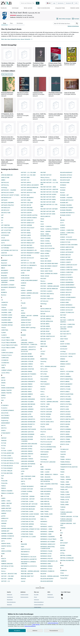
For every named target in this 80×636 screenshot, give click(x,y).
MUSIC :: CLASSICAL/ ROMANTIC (50, 229)
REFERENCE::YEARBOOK (47, 571)
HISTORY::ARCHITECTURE (28, 192)
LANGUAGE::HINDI (26, 396)
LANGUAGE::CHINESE (27, 364)
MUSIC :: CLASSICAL (46, 226)
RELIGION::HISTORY (66, 177)
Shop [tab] (4, 23)
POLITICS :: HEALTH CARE (48, 439)
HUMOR (23, 285)
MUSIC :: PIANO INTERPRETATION (46, 235)
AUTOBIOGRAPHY (6, 245)
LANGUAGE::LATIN (26, 414)
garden (3, 516)
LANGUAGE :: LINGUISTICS (28, 347)
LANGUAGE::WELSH (26, 466)
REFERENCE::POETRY (47, 558)
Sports (62, 369)
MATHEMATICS (25, 551)
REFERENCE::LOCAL (46, 553)
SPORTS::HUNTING (65, 416)
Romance (63, 187)
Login (54, 3)
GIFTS (3, 541)
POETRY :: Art (44, 396)
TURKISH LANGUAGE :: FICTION (69, 516)
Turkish (62, 509)
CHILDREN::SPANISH (6, 322)
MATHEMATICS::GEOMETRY (29, 559)
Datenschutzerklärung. (30, 626)
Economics (4, 408)
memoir (23, 581)
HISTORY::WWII (25, 270)
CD (2, 300)
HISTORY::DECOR (26, 205)
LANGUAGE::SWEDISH (27, 453)
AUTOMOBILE (5, 248)
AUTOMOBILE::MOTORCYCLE (9, 250)
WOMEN (62, 545)
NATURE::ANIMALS (46, 318)
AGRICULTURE (5, 177)
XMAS (62, 565)
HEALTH (3, 558)
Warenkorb (9, 604)
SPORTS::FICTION (65, 396)
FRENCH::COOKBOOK (7, 493)
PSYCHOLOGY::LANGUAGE (48, 462)
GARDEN (3, 513)
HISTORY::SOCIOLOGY (27, 258)
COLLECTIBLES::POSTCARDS (9, 345)
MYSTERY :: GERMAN (46, 283)
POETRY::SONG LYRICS (47, 421)
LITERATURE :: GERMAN (27, 496)
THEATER (63, 452)
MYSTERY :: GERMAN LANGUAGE (50, 286)
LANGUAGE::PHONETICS (28, 424)
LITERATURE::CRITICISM (28, 516)
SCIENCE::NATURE (65, 295)
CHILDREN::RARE (6, 320)
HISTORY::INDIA (25, 230)
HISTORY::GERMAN (26, 225)
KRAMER (23, 335)
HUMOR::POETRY (26, 298)
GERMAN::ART (5, 531)
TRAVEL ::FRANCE (65, 484)
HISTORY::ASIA (25, 195)
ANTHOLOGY (5, 182)
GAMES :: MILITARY (6, 503)
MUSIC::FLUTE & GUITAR (47, 248)
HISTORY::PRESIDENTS (27, 248)
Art (2, 220)
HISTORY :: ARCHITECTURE (9, 573)
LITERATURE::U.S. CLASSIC (28, 536)
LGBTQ (23, 484)
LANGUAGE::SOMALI (26, 448)
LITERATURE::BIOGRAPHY (28, 506)
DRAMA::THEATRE (6, 393)
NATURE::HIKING (45, 326)
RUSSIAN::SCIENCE (65, 215)
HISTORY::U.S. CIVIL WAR (28, 263)
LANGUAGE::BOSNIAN (27, 356)
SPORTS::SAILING (65, 432)
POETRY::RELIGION (46, 419)
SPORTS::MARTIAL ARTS (67, 419)
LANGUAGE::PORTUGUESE (28, 429)
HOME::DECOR (25, 275)
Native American (45, 311)
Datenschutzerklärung (39, 602)
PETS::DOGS (44, 371)
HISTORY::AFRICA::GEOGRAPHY (30, 185)
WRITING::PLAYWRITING (67, 560)
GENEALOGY (4, 518)
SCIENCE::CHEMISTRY (66, 259)
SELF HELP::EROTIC (65, 334)
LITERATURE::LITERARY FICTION (30, 529)
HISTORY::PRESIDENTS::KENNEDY (30, 253)
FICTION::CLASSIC (6, 455)
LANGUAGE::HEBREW (27, 394)
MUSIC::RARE (44, 258)
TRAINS (62, 457)
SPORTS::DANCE (65, 391)
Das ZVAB (36, 594)
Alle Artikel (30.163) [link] (7, 74)
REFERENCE (44, 521)
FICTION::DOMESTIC (7, 458)
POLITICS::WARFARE (46, 449)
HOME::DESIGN (25, 278)
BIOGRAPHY (4, 270)
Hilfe (76, 3)
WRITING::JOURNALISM (67, 558)
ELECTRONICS (5, 415)
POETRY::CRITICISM (46, 411)
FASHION (3, 440)
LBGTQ (23, 481)
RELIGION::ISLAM (65, 180)
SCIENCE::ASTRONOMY (67, 252)
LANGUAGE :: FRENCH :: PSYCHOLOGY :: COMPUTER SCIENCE (29, 343)
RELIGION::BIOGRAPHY (47, 578)
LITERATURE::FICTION (27, 521)
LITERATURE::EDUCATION (28, 519)
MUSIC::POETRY (45, 256)
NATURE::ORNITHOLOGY (48, 336)
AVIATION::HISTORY (7, 255)
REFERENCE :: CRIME (46, 529)
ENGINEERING (5, 418)
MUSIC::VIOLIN (45, 276)
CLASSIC (3, 332)
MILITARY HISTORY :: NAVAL (48, 180)
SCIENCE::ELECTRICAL (66, 280)
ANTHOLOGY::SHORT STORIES (10, 195)
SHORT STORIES (65, 344)
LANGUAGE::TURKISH (27, 458)
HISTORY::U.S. (25, 260)
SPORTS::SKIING (64, 434)
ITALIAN (23, 303)
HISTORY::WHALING (26, 268)
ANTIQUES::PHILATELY (7, 205)
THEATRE (63, 454)
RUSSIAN (62, 190)
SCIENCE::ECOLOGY (65, 275)
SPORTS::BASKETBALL (66, 379)
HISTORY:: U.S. (25, 180)
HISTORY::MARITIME (27, 240)
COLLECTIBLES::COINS (7, 340)
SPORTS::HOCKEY (65, 411)
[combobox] (28, 3)
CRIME (3, 367)
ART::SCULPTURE (6, 230)
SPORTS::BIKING (64, 381)
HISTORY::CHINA (25, 200)
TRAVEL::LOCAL (64, 499)
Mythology (44, 303)
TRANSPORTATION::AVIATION (68, 467)
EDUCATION (4, 413)
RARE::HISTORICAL (46, 499)
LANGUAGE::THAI (26, 456)
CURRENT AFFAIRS (6, 370)
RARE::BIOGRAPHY (46, 491)
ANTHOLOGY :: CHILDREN (8, 190)
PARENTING (44, 359)
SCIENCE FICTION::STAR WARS (69, 244)
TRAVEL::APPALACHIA (66, 487)
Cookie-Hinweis (37, 607)
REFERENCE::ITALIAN (46, 551)
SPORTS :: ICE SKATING (66, 371)
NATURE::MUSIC (45, 331)
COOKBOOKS (5, 362)
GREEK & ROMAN (6, 551)
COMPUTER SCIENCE (7, 352)
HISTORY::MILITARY (26, 245)
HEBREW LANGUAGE (7, 563)
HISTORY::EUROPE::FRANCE (29, 217)
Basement (4, 263)
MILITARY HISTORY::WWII (48, 214)
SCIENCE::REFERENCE (66, 305)
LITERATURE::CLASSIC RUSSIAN (30, 514)
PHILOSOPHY (44, 379)
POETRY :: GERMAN (46, 399)
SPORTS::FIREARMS (65, 399)
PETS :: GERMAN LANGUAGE (48, 366)
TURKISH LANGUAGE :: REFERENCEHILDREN (66, 520)
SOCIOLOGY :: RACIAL (66, 356)
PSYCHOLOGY (45, 457)
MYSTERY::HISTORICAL (47, 293)
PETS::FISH (44, 374)
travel (62, 474)
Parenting (43, 361)
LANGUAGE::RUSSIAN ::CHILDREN (27, 440)
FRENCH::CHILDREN (6, 491)
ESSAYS (3, 430)
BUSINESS (4, 292)
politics (43, 434)
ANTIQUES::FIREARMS (7, 202)
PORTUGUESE (45, 452)
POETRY (43, 389)
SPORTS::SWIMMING (66, 437)
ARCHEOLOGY (5, 210)
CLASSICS (4, 335)
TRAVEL (62, 469)
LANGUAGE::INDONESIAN (28, 404)
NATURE (43, 313)
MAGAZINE (24, 544)
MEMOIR (23, 578)
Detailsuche (4, 8)
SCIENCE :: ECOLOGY (66, 237)
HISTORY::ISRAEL (26, 232)
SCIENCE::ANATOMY (66, 249)
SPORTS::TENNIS (65, 439)
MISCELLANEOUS (45, 216)
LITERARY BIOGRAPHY (27, 486)
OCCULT (43, 351)
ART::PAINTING (5, 225)
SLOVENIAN (63, 346)
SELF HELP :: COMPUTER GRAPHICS (67, 321)
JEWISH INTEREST (26, 320)
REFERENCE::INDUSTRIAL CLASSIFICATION (48, 547)
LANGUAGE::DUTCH (26, 376)
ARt (2, 217)
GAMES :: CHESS (5, 501)
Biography (4, 275)
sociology (63, 351)
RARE (42, 467)
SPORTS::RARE (64, 426)
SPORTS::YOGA (64, 444)
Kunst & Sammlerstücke (44, 8)
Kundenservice (51, 597)
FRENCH (3, 488)
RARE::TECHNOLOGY (47, 509)
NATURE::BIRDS (45, 324)
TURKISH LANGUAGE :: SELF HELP (68, 524)
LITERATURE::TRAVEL (27, 534)
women (62, 548)
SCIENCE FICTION (65, 242)
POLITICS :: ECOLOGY (47, 437)
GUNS (3, 553)
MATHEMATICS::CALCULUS (28, 556)
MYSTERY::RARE (45, 296)
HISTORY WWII (25, 177)
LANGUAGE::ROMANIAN (27, 434)
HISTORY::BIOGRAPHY (27, 197)
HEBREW (3, 561)
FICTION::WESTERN (6, 473)
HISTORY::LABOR (26, 235)
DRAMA (3, 383)
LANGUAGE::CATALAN (27, 361)
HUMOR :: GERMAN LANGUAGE (29, 293)
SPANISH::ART (64, 361)
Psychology (44, 459)
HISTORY (4, 568)
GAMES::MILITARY (6, 508)
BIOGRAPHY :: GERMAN (7, 278)
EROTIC (3, 425)
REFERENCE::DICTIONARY (48, 541)
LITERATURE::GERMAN (27, 524)
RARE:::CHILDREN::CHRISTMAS (49, 484)
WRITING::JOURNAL (65, 555)
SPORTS (62, 366)
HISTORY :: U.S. (5, 581)
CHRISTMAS (4, 330)
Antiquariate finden (60, 8)
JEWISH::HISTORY (26, 325)
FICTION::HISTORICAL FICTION (10, 463)
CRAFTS (3, 365)
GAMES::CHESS (5, 506)
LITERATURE (24, 494)
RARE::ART (44, 486)
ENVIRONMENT (5, 423)
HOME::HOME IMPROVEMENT (29, 280)
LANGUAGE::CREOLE (26, 366)
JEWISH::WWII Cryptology (28, 327)
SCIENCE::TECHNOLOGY (67, 312)
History (3, 571)
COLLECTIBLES (5, 337)
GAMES (3, 498)
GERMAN (3, 523)
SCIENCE (62, 225)
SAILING (62, 220)
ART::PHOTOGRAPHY (7, 227)
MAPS (22, 546)
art (2, 222)
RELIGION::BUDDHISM (47, 581)
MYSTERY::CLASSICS (46, 291)
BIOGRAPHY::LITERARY (7, 285)
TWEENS (62, 528)
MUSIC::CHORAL (45, 241)
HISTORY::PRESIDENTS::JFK (29, 250)
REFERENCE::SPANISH (47, 566)
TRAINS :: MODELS (65, 459)
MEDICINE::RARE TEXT (27, 576)
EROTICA (3, 428)
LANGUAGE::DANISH (26, 371)
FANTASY (3, 438)
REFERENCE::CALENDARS (48, 536)
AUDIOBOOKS (5, 240)
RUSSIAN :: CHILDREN (66, 197)
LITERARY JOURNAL (26, 491)
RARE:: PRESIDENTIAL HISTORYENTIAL (47, 480)
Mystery (43, 281)
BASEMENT (4, 260)
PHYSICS (43, 386)
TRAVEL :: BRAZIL (65, 477)
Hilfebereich (50, 594)
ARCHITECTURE (5, 212)
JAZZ (22, 310)
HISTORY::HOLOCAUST (27, 227)
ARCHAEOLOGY (5, 207)
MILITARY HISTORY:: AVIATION (49, 189)
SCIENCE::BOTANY (65, 257)
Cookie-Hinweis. (36, 624)
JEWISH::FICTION (26, 322)
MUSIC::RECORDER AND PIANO (49, 263)
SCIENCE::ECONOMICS (66, 277)
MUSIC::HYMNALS (45, 251)
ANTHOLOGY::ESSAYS (7, 192)
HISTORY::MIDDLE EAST (28, 243)
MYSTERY (43, 278)
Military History (45, 177)
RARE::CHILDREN (45, 494)
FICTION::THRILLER (6, 470)
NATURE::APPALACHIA (47, 321)
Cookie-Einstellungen (53, 623)
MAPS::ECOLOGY (26, 549)
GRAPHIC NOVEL (6, 543)
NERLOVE (43, 341)
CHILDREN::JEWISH (6, 317)
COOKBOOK (4, 360)
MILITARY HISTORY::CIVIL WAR (49, 192)
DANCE (3, 378)
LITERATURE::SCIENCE (27, 531)
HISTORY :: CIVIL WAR (7, 576)
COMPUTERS (5, 357)
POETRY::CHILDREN (46, 409)
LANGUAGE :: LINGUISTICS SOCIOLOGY (28, 350)
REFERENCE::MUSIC (46, 556)
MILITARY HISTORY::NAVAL (48, 199)
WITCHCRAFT (64, 543)
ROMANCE (63, 185)
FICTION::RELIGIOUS (7, 465)
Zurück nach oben (40, 587)
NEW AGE (43, 344)
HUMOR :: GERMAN (26, 290)
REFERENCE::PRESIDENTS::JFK (49, 561)
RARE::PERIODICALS (46, 506)
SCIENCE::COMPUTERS (66, 272)
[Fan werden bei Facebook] (62, 594)
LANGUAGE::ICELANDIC (27, 401)
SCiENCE (62, 227)
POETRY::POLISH (45, 416)
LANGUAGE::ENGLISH (27, 379)
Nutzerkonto (61, 3)
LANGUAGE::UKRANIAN (27, 461)
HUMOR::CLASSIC (26, 295)
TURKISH (62, 507)
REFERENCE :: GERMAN (47, 531)
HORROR (23, 283)
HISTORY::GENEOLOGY (27, 222)
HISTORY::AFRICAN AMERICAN (29, 187)
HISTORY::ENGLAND (26, 207)
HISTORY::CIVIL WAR (27, 202)
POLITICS (43, 432)
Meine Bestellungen (11, 602)
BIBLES (3, 268)
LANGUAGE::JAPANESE (27, 409)
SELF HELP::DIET (64, 331)
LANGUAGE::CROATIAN (27, 369)
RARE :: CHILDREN (46, 469)
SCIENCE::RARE (64, 302)
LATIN (22, 471)
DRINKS (3, 395)
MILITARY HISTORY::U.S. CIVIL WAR (49, 205)
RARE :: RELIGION (45, 477)
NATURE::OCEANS (46, 334)
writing (62, 553)
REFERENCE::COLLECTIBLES (48, 539)
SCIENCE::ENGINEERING (67, 282)
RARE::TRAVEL (45, 511)
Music (42, 221)
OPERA (43, 354)
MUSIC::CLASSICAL (46, 243)
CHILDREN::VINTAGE (7, 325)
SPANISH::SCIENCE (65, 364)
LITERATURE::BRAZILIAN (28, 509)
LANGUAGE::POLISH (26, 426)
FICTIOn (3, 445)
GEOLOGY (4, 521)
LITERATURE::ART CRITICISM (29, 504)
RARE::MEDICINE (45, 504)
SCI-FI (62, 222)
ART (2, 215)
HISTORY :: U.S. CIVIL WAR (28, 172)
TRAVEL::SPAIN (64, 504)
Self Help (62, 317)
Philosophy (44, 381)
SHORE (62, 341)
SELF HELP (63, 315)
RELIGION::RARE (64, 182)
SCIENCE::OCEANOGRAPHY (68, 297)
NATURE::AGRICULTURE (47, 316)
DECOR (3, 380)
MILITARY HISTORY (46, 175)
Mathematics (25, 554)
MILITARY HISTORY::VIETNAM (49, 209)
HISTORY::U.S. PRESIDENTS (29, 265)
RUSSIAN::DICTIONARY (66, 207)
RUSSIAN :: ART (64, 195)
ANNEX (3, 180)
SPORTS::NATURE (65, 421)
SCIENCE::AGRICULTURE (67, 247)
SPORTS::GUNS (64, 409)
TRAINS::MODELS (65, 462)
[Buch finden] (37, 3)
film (2, 478)
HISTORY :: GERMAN (7, 578)
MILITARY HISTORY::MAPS (48, 197)
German (3, 526)
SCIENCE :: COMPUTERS (67, 230)
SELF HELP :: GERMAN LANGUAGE (66, 328)
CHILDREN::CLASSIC (6, 315)
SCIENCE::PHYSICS (65, 300)
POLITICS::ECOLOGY (46, 442)
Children (3, 307)
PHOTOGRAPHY (45, 384)
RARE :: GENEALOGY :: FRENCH (49, 474)
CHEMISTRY (4, 302)
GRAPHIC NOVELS (6, 546)
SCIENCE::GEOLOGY (66, 292)
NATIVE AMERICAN (46, 308)
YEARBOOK (63, 570)
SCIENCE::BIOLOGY (65, 254)
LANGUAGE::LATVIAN (27, 416)
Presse (35, 597)
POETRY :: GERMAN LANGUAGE (49, 401)
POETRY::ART (44, 406)
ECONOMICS (4, 405)
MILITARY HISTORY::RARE (48, 202)
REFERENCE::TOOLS (46, 568)
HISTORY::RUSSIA (26, 255)
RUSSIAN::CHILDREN (66, 205)
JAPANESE (24, 308)
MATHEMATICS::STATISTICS (29, 566)
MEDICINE (23, 568)
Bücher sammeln (28, 8)
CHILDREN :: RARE (6, 312)
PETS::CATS (44, 369)
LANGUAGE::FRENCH (26, 386)
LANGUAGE (24, 340)
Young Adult (63, 578)
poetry (42, 394)
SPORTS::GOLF (64, 406)
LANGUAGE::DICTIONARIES (28, 374)
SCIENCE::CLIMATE (65, 262)
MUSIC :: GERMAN (45, 231)
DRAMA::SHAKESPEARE (7, 388)
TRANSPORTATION (65, 464)
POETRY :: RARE (45, 404)
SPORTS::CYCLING (65, 389)
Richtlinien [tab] (20, 23)
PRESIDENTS (44, 454)
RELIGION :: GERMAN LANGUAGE (50, 576)
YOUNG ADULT (64, 575)
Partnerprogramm (24, 597)
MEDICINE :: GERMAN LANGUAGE (30, 571)
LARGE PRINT (25, 469)
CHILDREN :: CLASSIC (7, 310)
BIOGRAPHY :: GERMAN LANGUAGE (7, 281)
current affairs (5, 372)
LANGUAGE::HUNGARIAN (28, 399)
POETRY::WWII (45, 424)
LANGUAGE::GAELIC (26, 389)
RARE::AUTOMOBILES (47, 489)
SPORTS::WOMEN (65, 442)
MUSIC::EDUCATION (46, 246)
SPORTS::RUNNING (65, 429)
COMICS (3, 350)
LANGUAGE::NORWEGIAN (28, 421)
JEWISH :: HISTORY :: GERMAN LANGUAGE (29, 316)
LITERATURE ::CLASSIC (27, 501)
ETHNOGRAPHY (5, 433)
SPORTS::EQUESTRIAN (66, 394)
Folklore (3, 485)
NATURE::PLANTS (45, 339)
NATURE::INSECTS (46, 329)
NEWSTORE (44, 346)
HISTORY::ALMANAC (26, 190)
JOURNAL (23, 330)
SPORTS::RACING (65, 424)
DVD (2, 400)
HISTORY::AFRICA (26, 182)
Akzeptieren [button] (17, 630)
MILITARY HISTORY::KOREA (48, 194)
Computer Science (6, 355)
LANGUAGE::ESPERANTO (28, 381)
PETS (42, 364)
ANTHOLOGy (5, 185)
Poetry (42, 391)
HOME (23, 273)
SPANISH (62, 359)
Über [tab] (11, 23)
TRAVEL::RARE (64, 502)
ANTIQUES (4, 200)
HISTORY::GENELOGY (27, 220)
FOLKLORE (4, 480)
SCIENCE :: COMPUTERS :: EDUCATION (67, 233)
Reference (44, 524)
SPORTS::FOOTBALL (66, 404)
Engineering (4, 420)
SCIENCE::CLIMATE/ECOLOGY (68, 264)
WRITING (62, 550)
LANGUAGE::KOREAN (27, 411)
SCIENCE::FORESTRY (66, 290)
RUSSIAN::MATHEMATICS (67, 212)
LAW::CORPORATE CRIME (28, 476)
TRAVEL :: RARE (64, 482)
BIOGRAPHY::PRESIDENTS (8, 287)
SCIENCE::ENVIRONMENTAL (68, 287)
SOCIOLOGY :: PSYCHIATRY (68, 354)
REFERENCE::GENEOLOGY (48, 544)
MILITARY (43, 172)
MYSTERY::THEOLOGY (47, 298)
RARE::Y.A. (43, 519)
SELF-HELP (63, 336)
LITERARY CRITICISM (27, 489)
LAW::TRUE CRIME (26, 479)
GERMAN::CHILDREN (7, 533)
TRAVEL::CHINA (64, 492)
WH (61, 538)
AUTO (3, 243)
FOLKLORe (4, 483)
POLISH (43, 426)
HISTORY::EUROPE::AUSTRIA (29, 215)
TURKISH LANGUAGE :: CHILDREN (66, 513)
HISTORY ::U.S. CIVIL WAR (28, 175)
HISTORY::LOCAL (26, 238)
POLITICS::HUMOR (46, 444)
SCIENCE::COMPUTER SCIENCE (69, 270)
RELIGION (43, 573)
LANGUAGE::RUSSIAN (27, 437)
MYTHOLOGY (44, 301)
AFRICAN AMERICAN (6, 175)
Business (3, 295)
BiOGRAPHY (4, 273)
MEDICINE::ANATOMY (27, 573)
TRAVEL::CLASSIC (65, 494)
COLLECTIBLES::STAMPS (8, 347)
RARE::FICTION (45, 496)
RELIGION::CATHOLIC (66, 175)
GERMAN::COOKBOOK (7, 536)
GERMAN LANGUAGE (7, 528)
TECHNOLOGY (64, 449)
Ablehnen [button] (34, 630)
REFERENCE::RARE (46, 563)
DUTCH (3, 398)
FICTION (3, 443)
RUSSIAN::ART (64, 202)
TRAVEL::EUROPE (65, 497)
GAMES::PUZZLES (6, 511)
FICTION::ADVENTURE (7, 453)
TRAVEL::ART (64, 489)
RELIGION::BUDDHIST (66, 172)
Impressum (36, 599)
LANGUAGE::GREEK (26, 391)
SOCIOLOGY (63, 349)
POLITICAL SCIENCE (46, 429)
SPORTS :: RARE (64, 374)
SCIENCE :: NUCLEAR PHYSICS (68, 239)
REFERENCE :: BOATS (46, 526)
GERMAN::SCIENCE (6, 538)
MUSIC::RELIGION (45, 268)
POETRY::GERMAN (46, 414)
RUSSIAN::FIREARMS (66, 210)
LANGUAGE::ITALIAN (26, 406)
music (42, 224)
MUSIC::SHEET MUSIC (47, 271)
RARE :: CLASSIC (45, 472)
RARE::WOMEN (45, 516)
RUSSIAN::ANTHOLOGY (67, 200)
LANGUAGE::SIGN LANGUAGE (29, 443)
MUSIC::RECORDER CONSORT (49, 266)
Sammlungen (15, 8)
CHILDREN (4, 305)
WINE (61, 540)
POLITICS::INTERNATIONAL (48, 447)
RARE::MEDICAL (45, 501)
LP (21, 539)
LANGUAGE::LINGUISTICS (28, 419)
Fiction (3, 448)
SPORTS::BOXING (65, 386)
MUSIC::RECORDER (46, 261)
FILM (2, 475)
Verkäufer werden (74, 8)
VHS (61, 533)
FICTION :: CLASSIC (6, 450)
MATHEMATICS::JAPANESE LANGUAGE (28, 562)
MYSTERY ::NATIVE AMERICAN (49, 288)
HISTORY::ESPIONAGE (27, 210)
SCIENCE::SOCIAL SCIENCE (67, 307)
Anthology (4, 187)
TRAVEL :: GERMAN (65, 479)
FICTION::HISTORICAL (7, 460)
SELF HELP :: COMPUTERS (67, 324)
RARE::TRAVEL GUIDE (47, 514)
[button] (77, 23)
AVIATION (4, 253)
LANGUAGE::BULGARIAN (27, 359)
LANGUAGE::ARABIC (26, 354)
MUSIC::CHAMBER (45, 238)
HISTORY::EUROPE (26, 212)
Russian (62, 192)
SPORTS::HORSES (65, 414)
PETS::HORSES (45, 376)
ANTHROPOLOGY (6, 197)
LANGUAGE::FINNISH (26, 384)
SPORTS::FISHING (65, 401)
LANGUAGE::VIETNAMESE (28, 464)
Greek (3, 548)
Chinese (3, 327)
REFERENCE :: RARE (46, 534)
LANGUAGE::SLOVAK (26, 446)
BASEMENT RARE (6, 265)
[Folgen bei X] (62, 598)
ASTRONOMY (5, 235)
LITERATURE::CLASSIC (27, 511)
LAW (22, 474)
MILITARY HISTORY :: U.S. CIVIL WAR (49, 183)
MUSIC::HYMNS (45, 253)
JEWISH (23, 313)
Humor (23, 288)
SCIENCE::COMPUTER (66, 267)
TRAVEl (62, 472)
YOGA (62, 573)
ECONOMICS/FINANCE (7, 410)
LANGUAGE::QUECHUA (27, 432)
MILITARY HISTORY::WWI (48, 211)
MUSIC (42, 219)
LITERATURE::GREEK (27, 526)
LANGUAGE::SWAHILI (26, 451)
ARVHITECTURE (5, 232)
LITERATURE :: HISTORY (28, 499)
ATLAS (3, 238)
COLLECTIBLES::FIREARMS (8, 342)
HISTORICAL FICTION (7, 566)
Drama (3, 385)
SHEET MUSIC (64, 339)
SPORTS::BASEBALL (65, 376)
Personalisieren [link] (54, 630)
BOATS (3, 290)
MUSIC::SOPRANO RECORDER (49, 273)
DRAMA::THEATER (6, 390)
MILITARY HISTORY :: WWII (48, 187)
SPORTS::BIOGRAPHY (66, 384)
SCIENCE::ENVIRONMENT (67, 285)
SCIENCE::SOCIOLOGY (66, 310)
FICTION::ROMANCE (7, 468)
